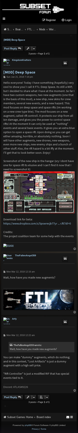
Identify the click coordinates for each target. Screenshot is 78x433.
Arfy (14, 319)
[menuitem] (66, 20)
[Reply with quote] (65, 63)
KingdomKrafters (21, 60)
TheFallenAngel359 (25, 255)
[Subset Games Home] (33, 8)
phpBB (28, 425)
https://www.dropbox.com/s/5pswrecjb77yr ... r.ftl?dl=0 (37, 223)
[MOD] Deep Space (14, 40)
